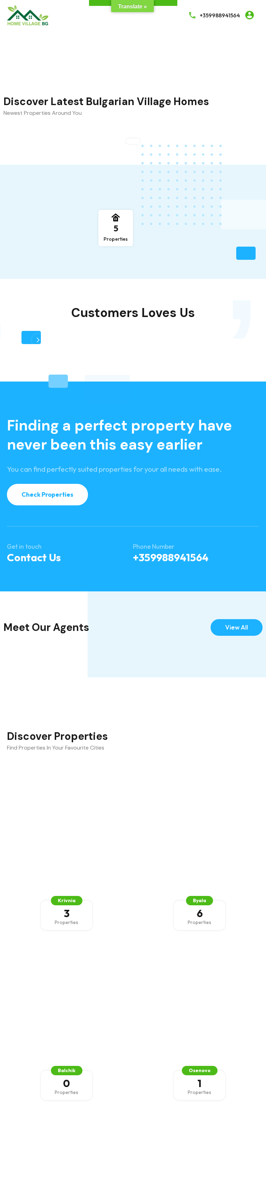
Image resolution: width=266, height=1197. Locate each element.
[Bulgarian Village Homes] (27, 14)
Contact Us (34, 557)
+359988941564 (220, 15)
